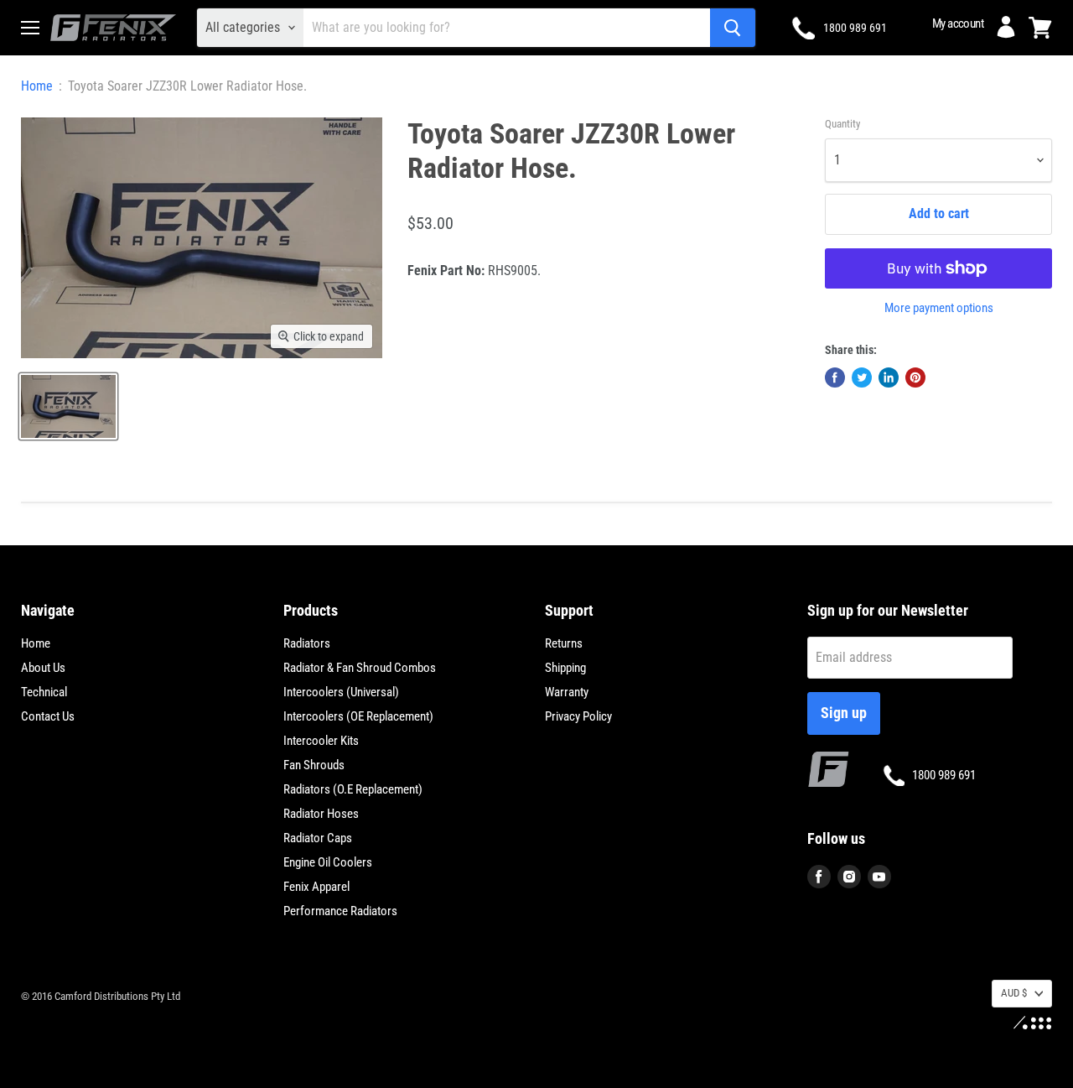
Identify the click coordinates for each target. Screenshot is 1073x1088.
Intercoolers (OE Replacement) (358, 716)
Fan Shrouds (314, 765)
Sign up (844, 712)
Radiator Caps (317, 838)
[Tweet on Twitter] (862, 377)
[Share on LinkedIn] (889, 377)
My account (957, 23)
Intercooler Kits (321, 740)
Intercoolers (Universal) (341, 692)
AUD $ (1014, 992)
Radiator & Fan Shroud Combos (359, 667)
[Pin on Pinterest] (915, 377)
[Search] (732, 27)
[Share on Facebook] (835, 377)
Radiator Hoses (321, 813)
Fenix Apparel (316, 886)
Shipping (565, 667)
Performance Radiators (340, 911)
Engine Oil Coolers (327, 862)
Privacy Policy (578, 716)
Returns (564, 643)
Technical (44, 692)
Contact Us (48, 716)
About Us (43, 667)
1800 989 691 (855, 27)
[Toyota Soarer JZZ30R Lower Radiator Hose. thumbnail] (68, 406)
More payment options (938, 308)
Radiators (306, 643)
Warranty (566, 692)
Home (37, 86)
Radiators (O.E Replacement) (352, 789)
